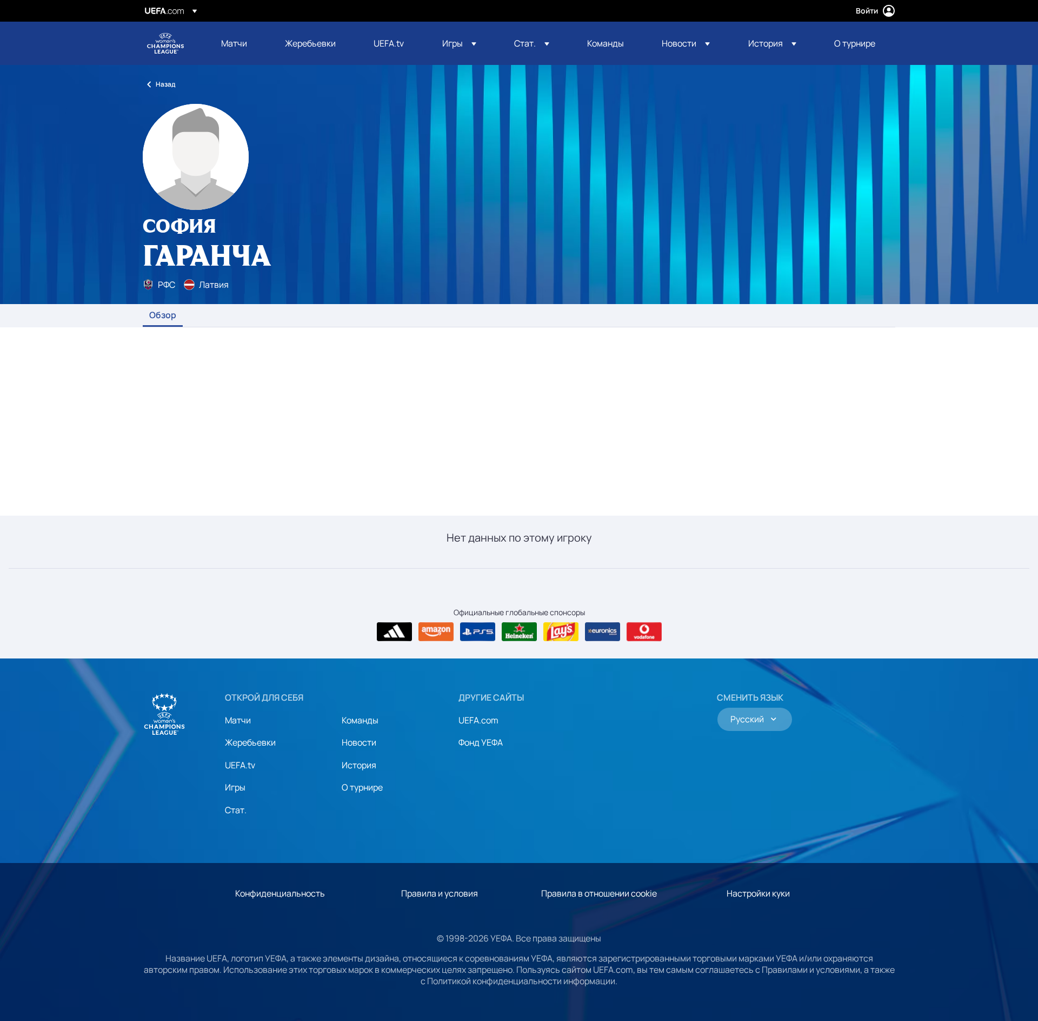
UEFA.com (478, 720)
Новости (359, 742)
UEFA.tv (240, 765)
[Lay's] (560, 632)
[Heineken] (519, 632)
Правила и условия (439, 893)
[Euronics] (602, 632)
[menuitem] (239, 43)
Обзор (162, 315)
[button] (459, 43)
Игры (235, 787)
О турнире (362, 787)
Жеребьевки (250, 742)
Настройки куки (758, 893)
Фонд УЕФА (480, 742)
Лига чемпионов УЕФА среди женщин (165, 43)
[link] (234, 43)
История (359, 765)
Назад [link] (165, 84)
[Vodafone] (644, 632)
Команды (360, 720)
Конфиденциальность (280, 893)
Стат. (236, 810)
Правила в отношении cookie (599, 893)
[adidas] (394, 632)
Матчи (238, 720)
